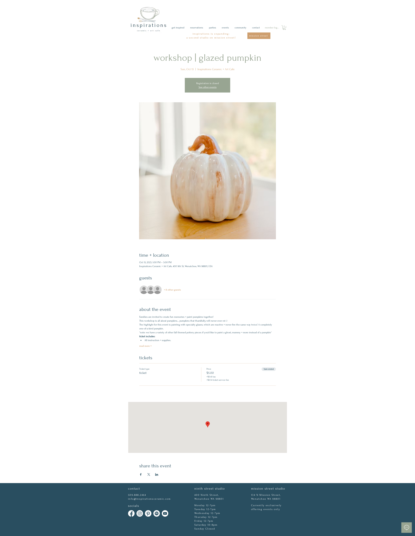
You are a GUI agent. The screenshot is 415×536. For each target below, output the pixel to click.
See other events (208, 87)
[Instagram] (139, 513)
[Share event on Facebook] (140, 474)
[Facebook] (131, 513)
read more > (145, 345)
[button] (284, 27)
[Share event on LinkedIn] (156, 474)
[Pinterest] (148, 513)
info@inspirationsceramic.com (149, 498)
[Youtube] (165, 513)
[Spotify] (156, 513)
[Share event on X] (148, 474)
